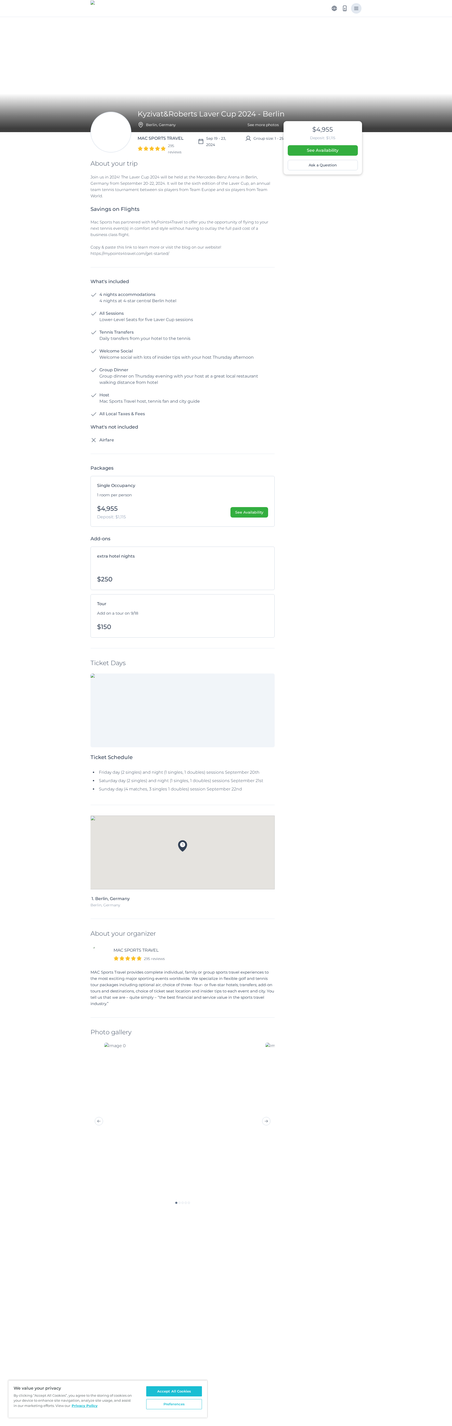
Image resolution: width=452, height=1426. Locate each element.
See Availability (322, 150)
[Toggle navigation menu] (356, 8)
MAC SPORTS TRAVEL (136, 950)
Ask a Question (323, 165)
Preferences (174, 1404)
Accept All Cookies (174, 1391)
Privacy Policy (85, 1405)
